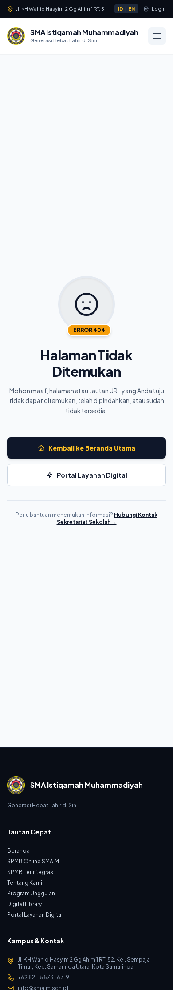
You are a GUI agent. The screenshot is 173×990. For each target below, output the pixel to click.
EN (131, 9)
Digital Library (24, 904)
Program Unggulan (31, 893)
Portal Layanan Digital (35, 914)
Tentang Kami (24, 882)
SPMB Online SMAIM (33, 861)
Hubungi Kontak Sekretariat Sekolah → (107, 518)
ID (120, 9)
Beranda (18, 850)
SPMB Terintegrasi (31, 872)
